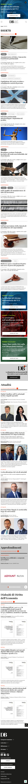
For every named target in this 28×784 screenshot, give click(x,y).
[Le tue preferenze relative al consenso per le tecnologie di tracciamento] (25, 781)
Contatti (2, 771)
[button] (25, 587)
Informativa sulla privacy (6, 774)
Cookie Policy (4, 776)
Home (2, 26)
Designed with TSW (5, 778)
